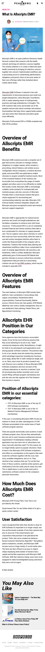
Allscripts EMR (8, 92)
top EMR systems (24, 263)
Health (10, 642)
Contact (30, 642)
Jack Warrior (18, 21)
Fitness (15, 642)
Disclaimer (22, 642)
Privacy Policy (38, 642)
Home (4, 642)
